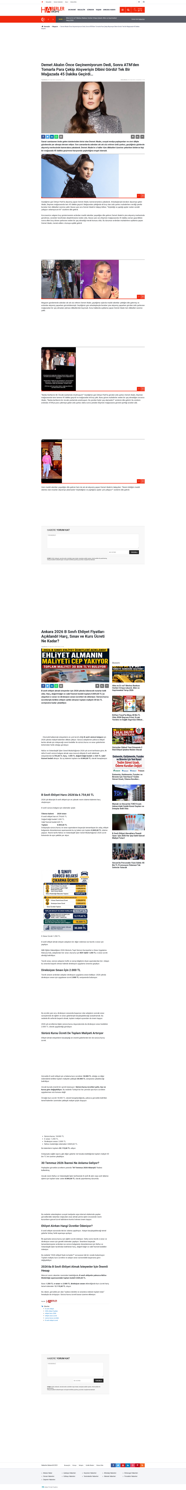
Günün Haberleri (58, 2)
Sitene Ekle (73, 2)
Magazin (81, 10)
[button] (133, 137)
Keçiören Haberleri (90, 1473)
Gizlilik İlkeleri (90, 1465)
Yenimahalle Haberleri (91, 1476)
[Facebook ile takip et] (113, 1465)
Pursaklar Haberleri (130, 1476)
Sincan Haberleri (48, 1476)
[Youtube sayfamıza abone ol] (123, 1465)
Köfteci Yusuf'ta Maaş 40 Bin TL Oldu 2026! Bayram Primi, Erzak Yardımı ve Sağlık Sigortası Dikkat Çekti (91, 19)
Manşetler (48, 2)
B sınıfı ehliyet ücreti (51, 1320)
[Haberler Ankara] (52, 10)
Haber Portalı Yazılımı (51, 1487)
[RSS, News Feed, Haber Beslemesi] (142, 1465)
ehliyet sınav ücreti (51, 1316)
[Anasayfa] (42, 2)
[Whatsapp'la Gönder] (56, 137)
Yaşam (98, 10)
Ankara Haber (109, 10)
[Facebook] (43, 137)
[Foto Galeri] (144, 2)
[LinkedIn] (52, 137)
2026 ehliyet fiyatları (51, 1311)
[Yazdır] (61, 137)
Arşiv (66, 2)
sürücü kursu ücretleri (52, 1318)
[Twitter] (48, 137)
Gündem (90, 10)
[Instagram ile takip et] (132, 1465)
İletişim (81, 1465)
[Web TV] (139, 2)
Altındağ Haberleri (110, 1473)
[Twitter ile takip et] (118, 1465)
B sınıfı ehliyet (49, 1309)
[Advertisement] (93, 46)
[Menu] (122, 10)
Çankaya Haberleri (70, 1473)
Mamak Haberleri (110, 1476)
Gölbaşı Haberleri (69, 1476)
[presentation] (48, 19)
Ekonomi (72, 10)
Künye (74, 1465)
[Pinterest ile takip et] (137, 1465)
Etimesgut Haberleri (131, 1473)
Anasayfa (47, 26)
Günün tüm (138, 19)
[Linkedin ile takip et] (127, 1465)
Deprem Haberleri (49, 1480)
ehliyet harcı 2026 (50, 1313)
